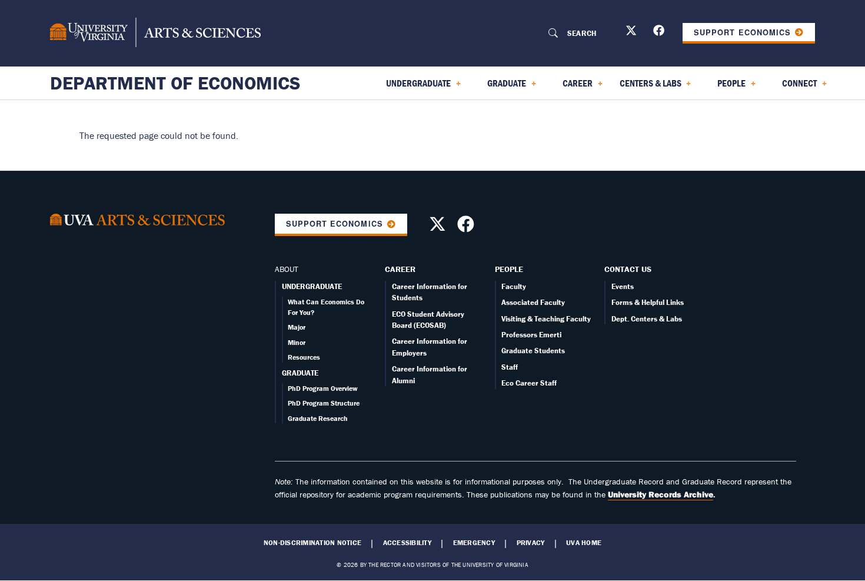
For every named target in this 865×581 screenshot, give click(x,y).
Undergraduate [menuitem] (411, 87)
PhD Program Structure (324, 403)
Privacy (531, 543)
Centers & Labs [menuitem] (648, 87)
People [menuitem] (724, 87)
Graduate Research (318, 418)
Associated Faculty (533, 302)
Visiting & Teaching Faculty (546, 319)
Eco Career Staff (529, 383)
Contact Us (627, 269)
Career (400, 269)
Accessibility (407, 543)
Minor (296, 342)
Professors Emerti (531, 335)
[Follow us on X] (633, 32)
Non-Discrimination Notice (312, 543)
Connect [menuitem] (792, 87)
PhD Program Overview (323, 388)
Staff (509, 367)
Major (296, 327)
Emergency (474, 543)
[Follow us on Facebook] (660, 32)
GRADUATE (300, 373)
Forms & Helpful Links (647, 302)
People (509, 269)
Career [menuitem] (570, 87)
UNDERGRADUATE (312, 286)
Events (622, 286)
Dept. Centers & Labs (646, 319)
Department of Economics (175, 83)
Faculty (513, 286)
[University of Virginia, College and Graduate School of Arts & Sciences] (155, 33)
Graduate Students (533, 351)
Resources (304, 357)
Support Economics (742, 32)
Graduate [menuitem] (499, 87)
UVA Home (583, 543)
